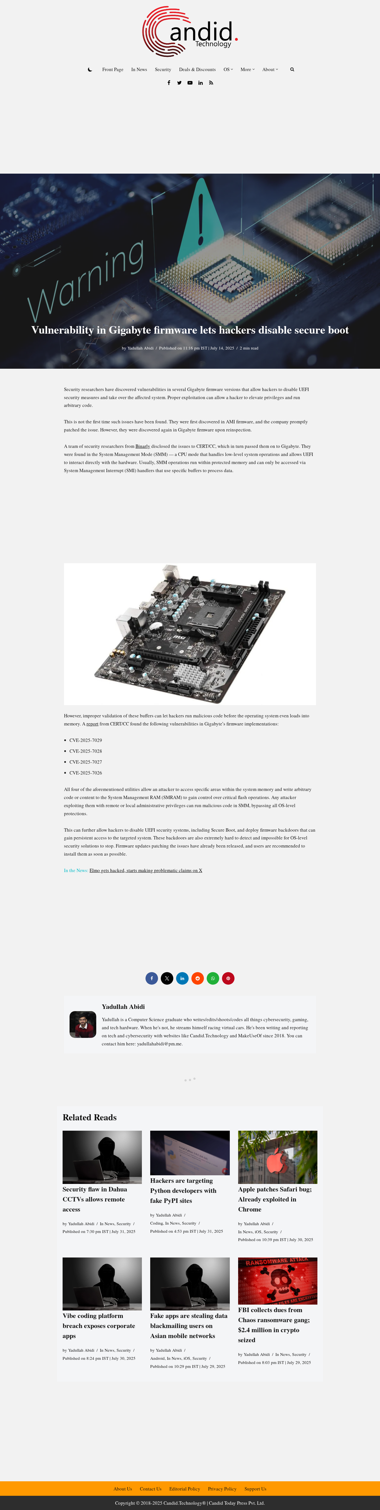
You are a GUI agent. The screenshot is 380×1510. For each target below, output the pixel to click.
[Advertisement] (190, 132)
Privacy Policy (222, 1488)
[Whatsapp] (213, 978)
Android (157, 1358)
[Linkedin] (200, 83)
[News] (211, 83)
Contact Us (151, 1488)
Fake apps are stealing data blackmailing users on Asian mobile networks (189, 1325)
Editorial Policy (184, 1488)
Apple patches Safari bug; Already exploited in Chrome (275, 1198)
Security (163, 69)
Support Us (256, 1488)
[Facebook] (169, 83)
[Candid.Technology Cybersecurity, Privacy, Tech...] (190, 31)
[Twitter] (179, 83)
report (92, 723)
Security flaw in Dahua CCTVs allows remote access (95, 1198)
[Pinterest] (228, 978)
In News (139, 69)
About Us (122, 1488)
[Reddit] (197, 978)
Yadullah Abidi (140, 348)
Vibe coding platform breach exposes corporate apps (99, 1325)
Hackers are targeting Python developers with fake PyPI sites (183, 1190)
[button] (232, 69)
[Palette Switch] (90, 69)
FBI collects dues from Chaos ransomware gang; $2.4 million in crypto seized (274, 1324)
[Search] (292, 69)
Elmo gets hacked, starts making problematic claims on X (146, 870)
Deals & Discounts (197, 69)
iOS (258, 1231)
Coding (156, 1223)
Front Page (113, 69)
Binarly (142, 446)
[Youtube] (190, 83)
